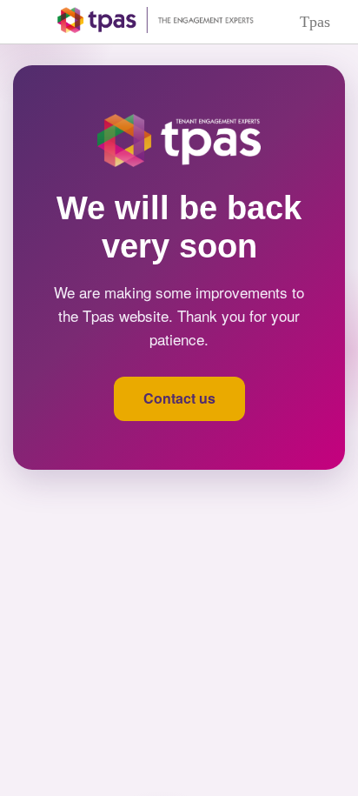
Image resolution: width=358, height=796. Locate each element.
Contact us (179, 398)
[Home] (143, 20)
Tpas (315, 21)
